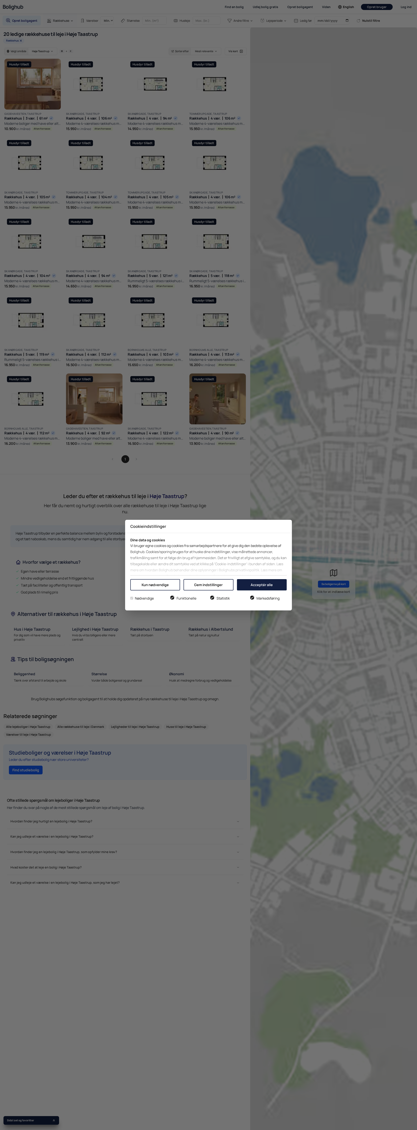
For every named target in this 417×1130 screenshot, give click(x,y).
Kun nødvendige (155, 584)
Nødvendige (144, 598)
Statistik (223, 598)
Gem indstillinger (208, 584)
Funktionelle (186, 598)
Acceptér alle (262, 584)
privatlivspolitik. (247, 570)
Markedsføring (268, 598)
